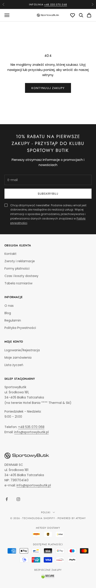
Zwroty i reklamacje (19, 261)
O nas (9, 305)
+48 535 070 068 (55, 4)
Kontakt (10, 253)
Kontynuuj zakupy (48, 88)
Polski (45, 512)
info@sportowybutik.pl (31, 432)
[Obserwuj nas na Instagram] (18, 499)
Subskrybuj (48, 194)
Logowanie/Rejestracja (22, 350)
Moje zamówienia (17, 357)
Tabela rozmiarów (18, 283)
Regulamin (12, 320)
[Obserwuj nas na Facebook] (6, 499)
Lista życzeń (13, 365)
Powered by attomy (72, 518)
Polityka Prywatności (20, 328)
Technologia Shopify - (39, 518)
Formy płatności (16, 268)
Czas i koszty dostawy (21, 276)
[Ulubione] (72, 15)
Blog (7, 313)
